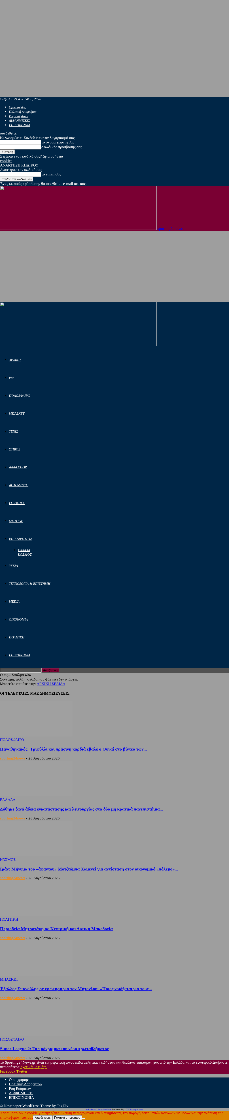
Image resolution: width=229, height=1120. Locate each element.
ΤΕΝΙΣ (13, 431)
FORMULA (17, 503)
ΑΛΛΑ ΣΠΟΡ (18, 467)
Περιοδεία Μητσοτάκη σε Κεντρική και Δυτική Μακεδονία (56, 928)
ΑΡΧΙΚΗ (15, 360)
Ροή (11, 378)
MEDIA (14, 601)
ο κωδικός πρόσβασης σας (61, 147)
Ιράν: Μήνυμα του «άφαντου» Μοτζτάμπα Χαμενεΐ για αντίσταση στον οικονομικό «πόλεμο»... (89, 868)
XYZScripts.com (134, 1109)
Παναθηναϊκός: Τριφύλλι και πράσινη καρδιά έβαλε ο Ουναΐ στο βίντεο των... (73, 749)
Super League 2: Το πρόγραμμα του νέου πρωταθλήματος (54, 1048)
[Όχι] (83, 1118)
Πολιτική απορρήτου (67, 1117)
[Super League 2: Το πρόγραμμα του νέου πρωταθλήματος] (36, 1035)
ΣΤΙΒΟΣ (14, 449)
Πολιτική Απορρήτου (22, 111)
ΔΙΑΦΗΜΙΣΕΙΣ (19, 120)
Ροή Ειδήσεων (18, 116)
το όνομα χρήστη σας (57, 142)
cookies (6, 161)
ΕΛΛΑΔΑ (24, 550)
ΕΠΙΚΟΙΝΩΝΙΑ (19, 125)
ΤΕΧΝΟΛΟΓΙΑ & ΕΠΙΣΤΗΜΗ (29, 583)
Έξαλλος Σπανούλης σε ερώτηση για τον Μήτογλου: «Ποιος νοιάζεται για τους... (76, 988)
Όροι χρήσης (17, 107)
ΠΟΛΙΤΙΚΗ (16, 637)
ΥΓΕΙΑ (13, 565)
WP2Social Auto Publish (98, 1109)
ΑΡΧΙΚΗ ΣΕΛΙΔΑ (51, 684)
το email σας (51, 174)
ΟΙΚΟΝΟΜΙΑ (18, 619)
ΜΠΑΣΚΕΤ (16, 413)
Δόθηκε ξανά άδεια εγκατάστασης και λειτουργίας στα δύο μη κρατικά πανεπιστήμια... (81, 808)
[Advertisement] (114, 268)
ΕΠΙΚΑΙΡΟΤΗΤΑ (20, 539)
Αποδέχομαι (43, 1117)
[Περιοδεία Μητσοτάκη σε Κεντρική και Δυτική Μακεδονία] (36, 915)
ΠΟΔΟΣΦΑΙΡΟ (19, 395)
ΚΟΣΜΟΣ (25, 554)
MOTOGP (16, 521)
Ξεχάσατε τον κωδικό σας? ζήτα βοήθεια (31, 156)
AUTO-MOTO (18, 485)
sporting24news (12, 758)
